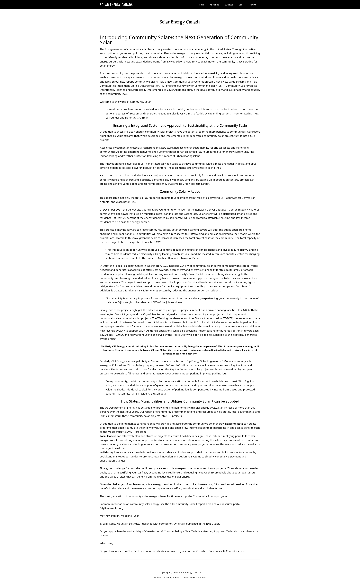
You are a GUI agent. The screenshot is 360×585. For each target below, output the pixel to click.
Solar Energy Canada (116, 4)
